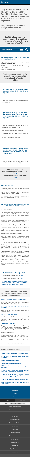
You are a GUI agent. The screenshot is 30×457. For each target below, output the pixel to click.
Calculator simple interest (15, 422)
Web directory (15, 452)
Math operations (15, 442)
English (8, 400)
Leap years (15, 426)
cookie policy (15, 396)
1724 (15, 177)
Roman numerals (15, 439)
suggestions (15, 390)
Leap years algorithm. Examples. (11, 363)
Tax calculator (15, 416)
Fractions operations (15, 432)
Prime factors (15, 429)
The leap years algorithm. (8, 323)
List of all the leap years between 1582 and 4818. (15, 379)
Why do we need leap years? (9, 314)
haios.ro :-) (15, 445)
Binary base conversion (15, 435)
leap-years (5, 2)
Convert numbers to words (15, 406)
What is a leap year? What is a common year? (14, 299)
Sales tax (15, 413)
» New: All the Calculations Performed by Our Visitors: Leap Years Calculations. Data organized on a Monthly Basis (15, 282)
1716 (15, 173)
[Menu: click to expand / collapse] (22, 49)
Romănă (22, 400)
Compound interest (15, 419)
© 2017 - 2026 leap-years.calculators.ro (15, 403)
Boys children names (15, 448)
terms (15, 393)
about (15, 387)
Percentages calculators (15, 409)
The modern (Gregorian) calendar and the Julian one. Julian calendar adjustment (15, 370)
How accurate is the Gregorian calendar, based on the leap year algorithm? (15, 375)
